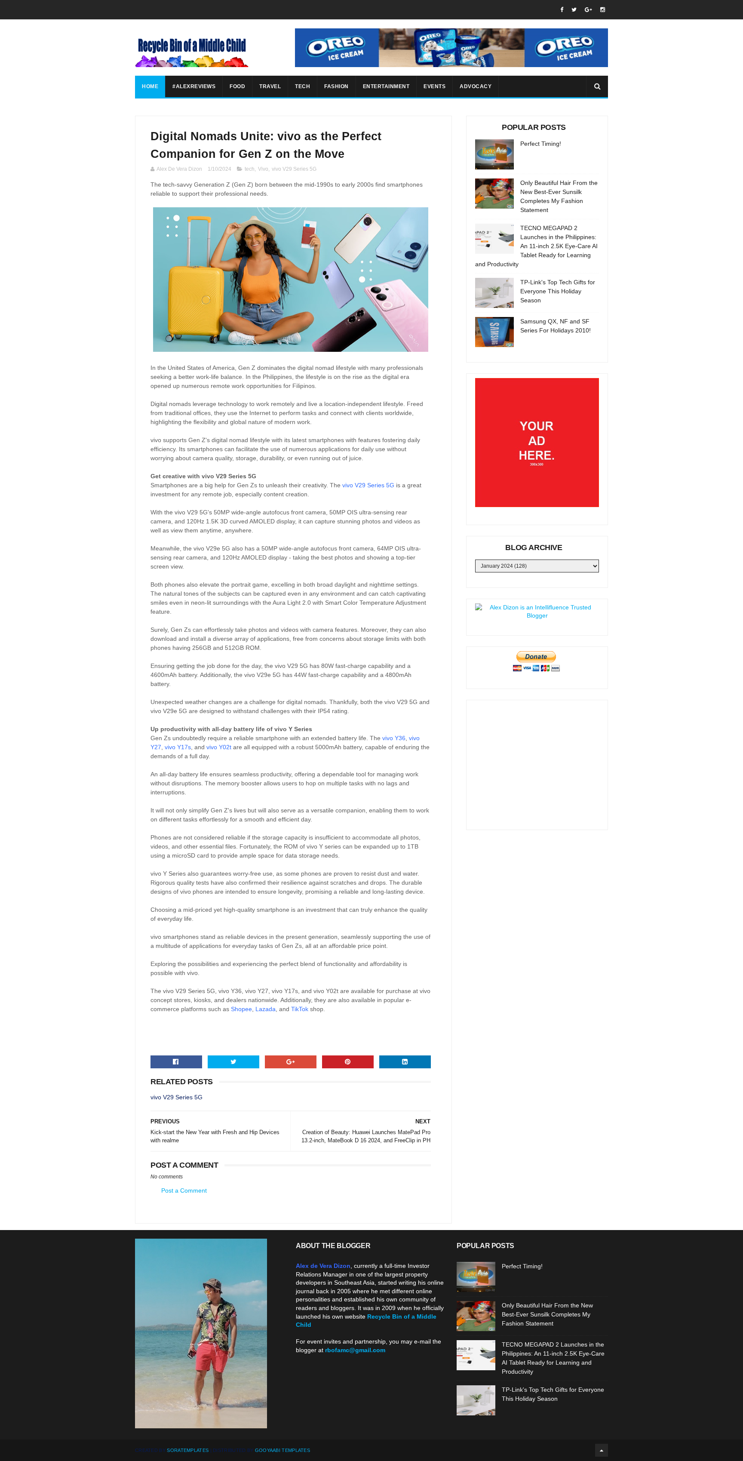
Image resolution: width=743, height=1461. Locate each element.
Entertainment (386, 86)
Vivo (263, 169)
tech (250, 169)
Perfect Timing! (540, 143)
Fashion (336, 86)
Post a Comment (184, 1190)
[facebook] (561, 9)
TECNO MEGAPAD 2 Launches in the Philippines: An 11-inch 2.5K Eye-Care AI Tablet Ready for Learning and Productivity (536, 246)
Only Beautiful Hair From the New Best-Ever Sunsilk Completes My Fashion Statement (547, 1314)
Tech (302, 86)
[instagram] (602, 9)
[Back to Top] (601, 1450)
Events (434, 86)
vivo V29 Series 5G (294, 169)
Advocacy (475, 86)
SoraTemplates (188, 1450)
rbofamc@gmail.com (355, 1350)
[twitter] (574, 9)
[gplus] (588, 9)
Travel (270, 86)
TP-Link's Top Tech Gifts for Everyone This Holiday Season (557, 291)
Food (237, 86)
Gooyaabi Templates (282, 1450)
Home (150, 86)
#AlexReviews (193, 86)
